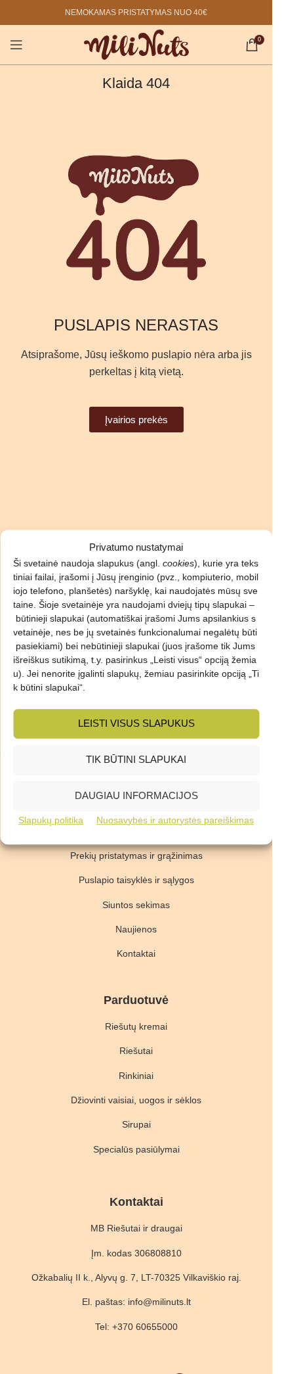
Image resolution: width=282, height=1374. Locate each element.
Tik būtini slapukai (136, 759)
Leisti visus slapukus (136, 723)
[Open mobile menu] (16, 45)
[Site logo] (136, 43)
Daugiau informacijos (136, 795)
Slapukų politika (50, 820)
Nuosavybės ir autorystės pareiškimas (175, 820)
